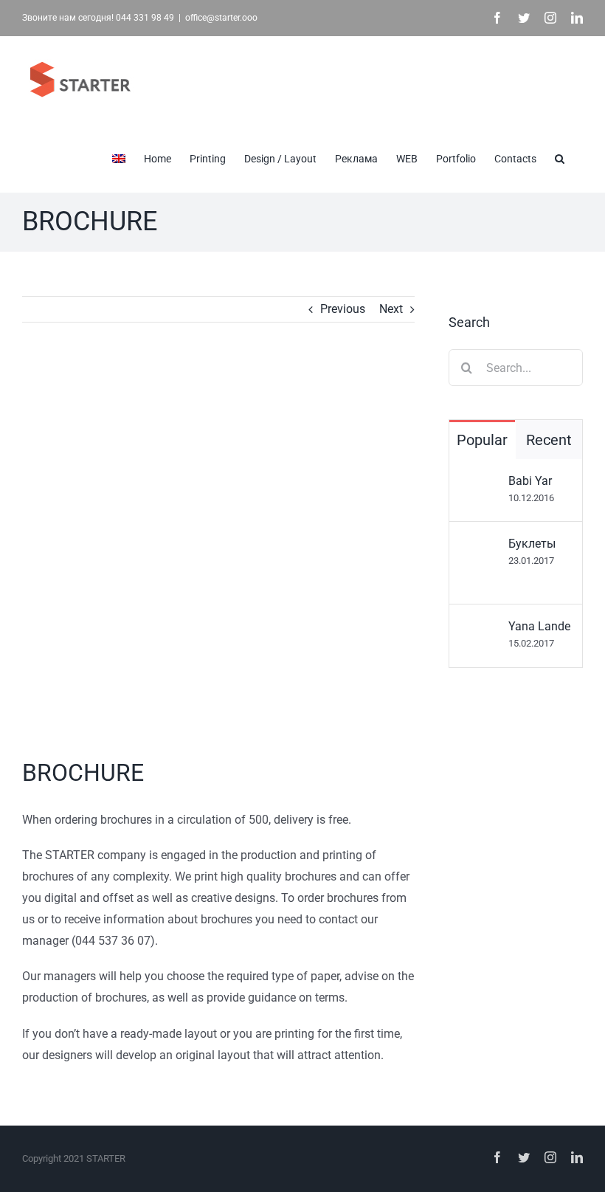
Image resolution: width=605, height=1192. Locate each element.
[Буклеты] (479, 547)
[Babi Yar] (479, 484)
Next (391, 309)
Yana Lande (539, 626)
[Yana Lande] (479, 629)
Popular (482, 440)
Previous (342, 309)
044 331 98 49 (145, 18)
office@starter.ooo (221, 18)
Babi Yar (530, 481)
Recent (549, 440)
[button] (559, 157)
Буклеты (532, 544)
